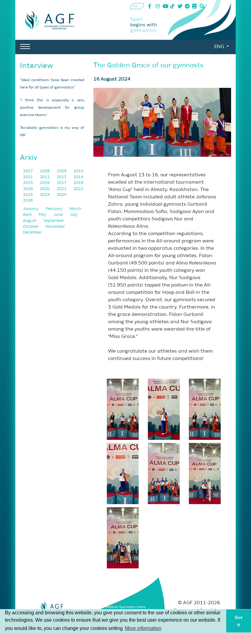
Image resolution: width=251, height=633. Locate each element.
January (31, 209)
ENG (219, 46)
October (31, 227)
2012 (45, 177)
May (43, 215)
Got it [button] (238, 621)
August (30, 221)
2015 (28, 183)
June (59, 215)
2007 (28, 171)
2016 (45, 183)
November (55, 227)
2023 (28, 195)
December (32, 232)
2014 (78, 177)
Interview (36, 65)
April (27, 215)
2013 (62, 177)
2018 (78, 183)
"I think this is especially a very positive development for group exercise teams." (52, 108)
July (73, 215)
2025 (61, 195)
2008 (45, 171)
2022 (78, 189)
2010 (78, 171)
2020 (45, 189)
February (54, 209)
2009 (62, 171)
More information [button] (143, 628)
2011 (28, 177)
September (53, 221)
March (75, 209)
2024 (45, 195)
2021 (62, 189)
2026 (28, 201)
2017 (62, 183)
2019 (28, 189)
